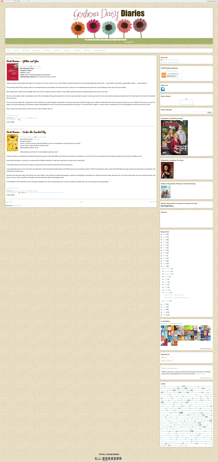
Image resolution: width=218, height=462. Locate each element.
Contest (163, 408)
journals (174, 417)
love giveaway (190, 421)
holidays (207, 415)
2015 (164, 263)
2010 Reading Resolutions (206, 386)
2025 (164, 237)
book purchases (168, 402)
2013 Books (46, 50)
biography (196, 398)
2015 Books (26, 50)
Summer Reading (193, 433)
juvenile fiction (199, 417)
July (166, 279)
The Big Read (187, 435)
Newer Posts (9, 202)
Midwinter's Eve (165, 423)
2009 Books (87, 50)
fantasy (208, 410)
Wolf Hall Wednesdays (175, 443)
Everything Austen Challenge (191, 410)
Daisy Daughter (185, 408)
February (167, 292)
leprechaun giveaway (204, 419)
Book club (183, 400)
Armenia (174, 396)
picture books (195, 429)
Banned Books (176, 398)
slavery (179, 433)
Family (202, 410)
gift (209, 413)
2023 (164, 242)
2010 (164, 312)
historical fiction (56, 192)
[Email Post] (19, 119)
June (166, 282)
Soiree (184, 433)
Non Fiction (198, 427)
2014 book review (36, 192)
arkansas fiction (201, 394)
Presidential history (205, 429)
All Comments (167, 360)
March (167, 290)
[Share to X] (10, 122)
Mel (167, 73)
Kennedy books (171, 419)
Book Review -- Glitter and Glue (22, 61)
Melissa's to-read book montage (171, 323)
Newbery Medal (187, 427)
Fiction (45, 192)
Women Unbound (189, 443)
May (166, 284)
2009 (164, 315)
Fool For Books (188, 413)
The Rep (194, 435)
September (168, 274)
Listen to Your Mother (177, 421)
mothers (204, 425)
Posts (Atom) (17, 205)
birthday (204, 398)
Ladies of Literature (182, 419)
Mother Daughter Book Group (187, 425)
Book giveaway (195, 400)
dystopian (170, 410)
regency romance (199, 431)
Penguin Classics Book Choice (182, 429)
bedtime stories (187, 398)
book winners (168, 404)
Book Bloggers (173, 400)
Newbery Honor (176, 427)
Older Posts (153, 202)
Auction (180, 396)
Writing (208, 443)
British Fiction (195, 404)
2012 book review (182, 390)
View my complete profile (170, 62)
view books (179, 79)
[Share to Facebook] (12, 122)
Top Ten (173, 437)
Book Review (180, 402)
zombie (183, 445)
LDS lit (194, 419)
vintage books (181, 439)
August (167, 276)
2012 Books (56, 50)
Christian (193, 406)
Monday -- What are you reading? (184, 423)
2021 (164, 247)
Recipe (173, 431)
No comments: (12, 119)
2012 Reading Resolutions (199, 390)
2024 (164, 240)
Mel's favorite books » (206, 348)
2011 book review (194, 388)
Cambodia (203, 404)
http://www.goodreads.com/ (206, 377)
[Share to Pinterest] (14, 122)
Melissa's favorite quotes (169, 368)
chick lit (186, 406)
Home (9, 50)
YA (167, 445)
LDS (190, 419)
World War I (201, 443)
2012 (164, 307)
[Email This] (7, 122)
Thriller (210, 435)
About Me (17, 50)
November (168, 271)
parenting (170, 429)
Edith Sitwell (201, 373)
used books (200, 437)
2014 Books (36, 50)
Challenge (178, 406)
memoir (205, 421)
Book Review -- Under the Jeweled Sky (26, 132)
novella (164, 429)
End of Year (178, 410)
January (167, 301)
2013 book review (171, 392)
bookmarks (177, 404)
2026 (164, 234)
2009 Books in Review (171, 386)
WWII (162, 445)
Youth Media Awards (175, 445)
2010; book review (169, 388)
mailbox (198, 421)
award (210, 396)
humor (162, 417)
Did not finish (195, 408)
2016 (164, 261)
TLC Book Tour (165, 437)
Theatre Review (203, 435)
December (168, 268)
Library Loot (164, 421)
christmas (200, 406)
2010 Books (77, 50)
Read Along (164, 431)
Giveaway (163, 415)
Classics (207, 406)
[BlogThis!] (9, 122)
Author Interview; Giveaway (191, 396)
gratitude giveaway (173, 415)
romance (208, 431)
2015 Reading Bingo (176, 394)
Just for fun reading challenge (185, 417)
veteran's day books (165, 439)
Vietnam (174, 439)
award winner (167, 398)
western (188, 439)
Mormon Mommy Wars (167, 425)
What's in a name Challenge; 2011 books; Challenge (175, 441)
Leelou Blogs (112, 460)
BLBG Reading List (100, 50)
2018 (164, 255)
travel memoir (191, 437)
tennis (180, 435)
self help (172, 433)
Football (197, 413)
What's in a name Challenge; (203, 439)
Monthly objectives (205, 423)
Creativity (175, 408)
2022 (164, 245)
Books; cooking (186, 404)
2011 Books (67, 50)
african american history (189, 394)
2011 (164, 309)
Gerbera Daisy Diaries (170, 60)
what (194, 439)
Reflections (183, 431)
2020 (164, 250)
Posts (165, 357)
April (166, 287)
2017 (164, 258)
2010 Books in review (191, 386)
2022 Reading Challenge (171, 71)
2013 (164, 304)
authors (204, 396)
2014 (27, 192)
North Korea (209, 427)
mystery (167, 427)
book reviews (192, 402)
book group (208, 400)
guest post (183, 415)
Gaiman (205, 413)
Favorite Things (165, 413)
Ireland (168, 417)
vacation (208, 437)
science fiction (164, 433)
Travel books (181, 437)
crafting (169, 408)
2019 (164, 253)
